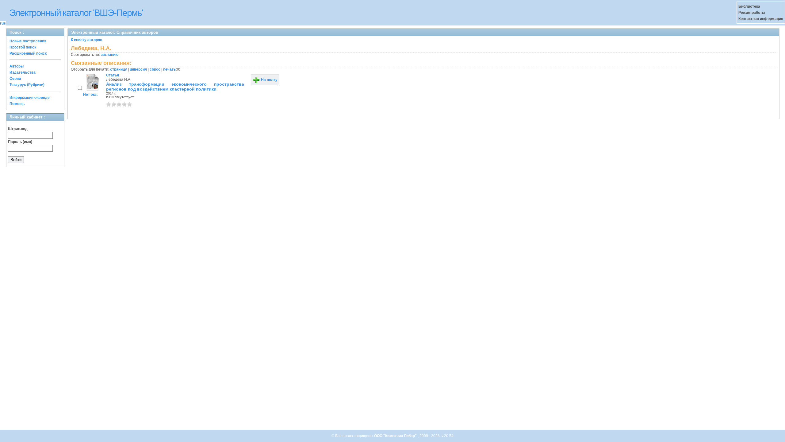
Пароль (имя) (20, 142)
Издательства (23, 72)
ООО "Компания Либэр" (396, 436)
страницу (118, 69)
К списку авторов (86, 40)
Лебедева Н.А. (118, 79)
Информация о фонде (30, 97)
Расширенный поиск (28, 53)
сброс (155, 69)
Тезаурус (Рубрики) (27, 85)
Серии (15, 78)
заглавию (109, 54)
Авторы (17, 66)
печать (169, 69)
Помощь (17, 104)
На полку (269, 80)
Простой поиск (23, 47)
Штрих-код (18, 129)
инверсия (138, 69)
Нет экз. (90, 94)
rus (3, 23)
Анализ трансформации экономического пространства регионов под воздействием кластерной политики (175, 86)
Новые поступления (28, 41)
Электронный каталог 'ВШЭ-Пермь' (76, 13)
